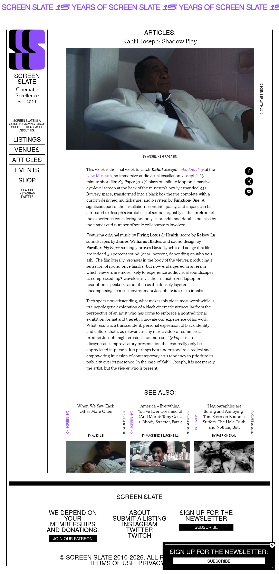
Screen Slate (139, 496)
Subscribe (218, 561)
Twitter (27, 196)
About (139, 512)
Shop (27, 180)
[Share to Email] (243, 192)
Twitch (139, 535)
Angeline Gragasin (162, 156)
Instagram (27, 193)
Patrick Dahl (226, 435)
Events (27, 169)
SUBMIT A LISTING (139, 518)
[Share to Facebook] (243, 171)
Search (27, 190)
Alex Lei (98, 435)
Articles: (160, 32)
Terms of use (112, 562)
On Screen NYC (67, 422)
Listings (27, 139)
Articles (27, 159)
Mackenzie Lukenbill (162, 435)
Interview (196, 422)
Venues (27, 149)
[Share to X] (243, 181)
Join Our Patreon (73, 538)
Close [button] (272, 545)
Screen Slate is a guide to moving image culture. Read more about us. (27, 125)
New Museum (99, 175)
